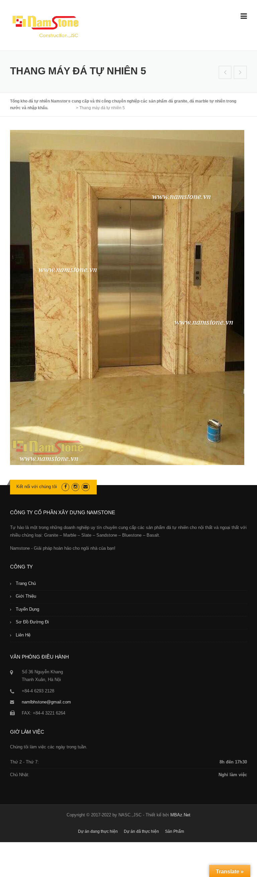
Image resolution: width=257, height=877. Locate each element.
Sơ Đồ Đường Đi (32, 621)
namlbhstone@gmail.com (46, 701)
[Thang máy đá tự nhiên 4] (225, 73)
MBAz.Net (180, 814)
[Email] (85, 486)
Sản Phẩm (174, 831)
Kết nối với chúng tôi (36, 486)
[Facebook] (65, 486)
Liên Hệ (23, 634)
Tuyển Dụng (27, 609)
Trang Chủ (26, 583)
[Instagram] (75, 486)
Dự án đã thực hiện (141, 831)
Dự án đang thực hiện (98, 831)
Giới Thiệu (26, 596)
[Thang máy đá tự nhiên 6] (240, 73)
